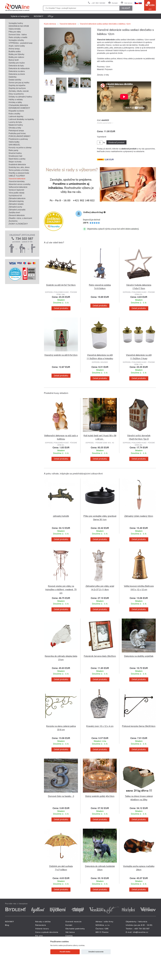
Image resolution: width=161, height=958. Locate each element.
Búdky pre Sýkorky (16, 54)
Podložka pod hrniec (17, 133)
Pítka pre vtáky (15, 31)
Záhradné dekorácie (17, 198)
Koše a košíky (14, 113)
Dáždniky (13, 76)
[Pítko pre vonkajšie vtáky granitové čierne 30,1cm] (100, 512)
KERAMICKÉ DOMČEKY (19, 108)
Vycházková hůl (15, 195)
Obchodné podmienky (75, 928)
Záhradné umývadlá (17, 209)
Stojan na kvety (15, 161)
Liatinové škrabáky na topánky (21, 119)
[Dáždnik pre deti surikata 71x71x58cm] (61, 863)
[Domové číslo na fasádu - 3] (61, 793)
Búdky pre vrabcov (16, 57)
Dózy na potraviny (16, 93)
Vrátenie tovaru (42, 928)
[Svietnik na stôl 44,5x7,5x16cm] (61, 281)
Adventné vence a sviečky (19, 184)
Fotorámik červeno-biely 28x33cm (100, 655)
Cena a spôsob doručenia (46, 932)
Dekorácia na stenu (17, 71)
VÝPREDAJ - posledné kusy (20, 43)
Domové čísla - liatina (18, 34)
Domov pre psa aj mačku (19, 82)
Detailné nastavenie (96, 952)
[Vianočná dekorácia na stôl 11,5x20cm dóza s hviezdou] (100, 351)
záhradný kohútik (61, 515)
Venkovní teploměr (16, 189)
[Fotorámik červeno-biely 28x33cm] (100, 652)
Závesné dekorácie (17, 215)
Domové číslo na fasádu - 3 (61, 796)
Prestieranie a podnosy (18, 139)
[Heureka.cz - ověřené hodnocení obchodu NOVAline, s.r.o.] (15, 279)
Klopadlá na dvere (16, 110)
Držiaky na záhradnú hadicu (20, 96)
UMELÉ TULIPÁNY (17, 175)
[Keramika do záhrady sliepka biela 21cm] (61, 652)
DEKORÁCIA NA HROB (19, 26)
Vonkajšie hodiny (16, 23)
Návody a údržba (43, 921)
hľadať (126, 8)
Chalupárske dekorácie (18, 105)
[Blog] (51, 16)
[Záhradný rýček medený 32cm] (139, 512)
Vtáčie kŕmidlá (15, 28)
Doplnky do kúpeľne (17, 85)
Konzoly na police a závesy (20, 147)
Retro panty (13, 150)
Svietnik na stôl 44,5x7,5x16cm (61, 284)
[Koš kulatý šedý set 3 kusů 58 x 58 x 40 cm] (100, 432)
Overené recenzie (73, 921)
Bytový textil (14, 59)
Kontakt (115, 3)
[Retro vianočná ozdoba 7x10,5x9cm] (100, 281)
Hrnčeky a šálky (15, 102)
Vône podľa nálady (16, 192)
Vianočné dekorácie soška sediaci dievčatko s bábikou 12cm (105, 23)
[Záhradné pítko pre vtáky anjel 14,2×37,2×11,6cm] (100, 582)
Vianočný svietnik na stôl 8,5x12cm (61, 354)
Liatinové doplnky (16, 116)
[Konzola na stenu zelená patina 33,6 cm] (61, 723)
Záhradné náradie (16, 204)
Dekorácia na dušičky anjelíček (138, 655)
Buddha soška (15, 51)
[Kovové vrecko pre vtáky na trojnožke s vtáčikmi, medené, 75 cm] (61, 582)
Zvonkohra (13, 221)
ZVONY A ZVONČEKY (18, 223)
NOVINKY (38, 16)
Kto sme (39, 935)
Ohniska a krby (15, 127)
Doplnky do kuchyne (17, 88)
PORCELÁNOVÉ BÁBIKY (20, 136)
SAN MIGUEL (14, 144)
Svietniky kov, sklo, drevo (19, 167)
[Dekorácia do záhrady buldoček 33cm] (100, 863)
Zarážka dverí (14, 212)
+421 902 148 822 (98, 3)
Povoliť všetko (65, 952)
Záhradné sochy (15, 206)
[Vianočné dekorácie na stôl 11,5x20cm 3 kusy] (139, 351)
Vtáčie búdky (14, 141)
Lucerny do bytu (15, 122)
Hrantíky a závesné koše (19, 172)
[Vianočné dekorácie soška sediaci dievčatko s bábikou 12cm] (67, 74)
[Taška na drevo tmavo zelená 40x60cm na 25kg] (139, 793)
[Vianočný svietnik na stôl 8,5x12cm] (61, 351)
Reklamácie (40, 925)
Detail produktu (61, 308)
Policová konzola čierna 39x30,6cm (138, 726)
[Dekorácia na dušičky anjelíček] (139, 652)
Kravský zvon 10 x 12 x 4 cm (100, 726)
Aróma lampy (14, 48)
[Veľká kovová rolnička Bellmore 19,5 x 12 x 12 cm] (139, 582)
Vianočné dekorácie (17, 178)
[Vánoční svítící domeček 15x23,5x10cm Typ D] (139, 432)
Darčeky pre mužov (17, 62)
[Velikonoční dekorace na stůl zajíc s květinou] (61, 432)
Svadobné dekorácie (17, 164)
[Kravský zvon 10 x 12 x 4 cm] (100, 723)
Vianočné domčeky (17, 181)
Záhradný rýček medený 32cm (138, 515)
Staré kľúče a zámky (17, 158)
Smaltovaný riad (15, 156)
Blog (7, 925)
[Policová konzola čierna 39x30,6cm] (139, 723)
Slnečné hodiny (15, 153)
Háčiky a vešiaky (16, 99)
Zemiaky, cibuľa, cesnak (19, 91)
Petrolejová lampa (16, 130)
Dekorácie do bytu (16, 65)
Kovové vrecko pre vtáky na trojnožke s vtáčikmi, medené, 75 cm (60, 589)
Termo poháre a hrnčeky (19, 170)
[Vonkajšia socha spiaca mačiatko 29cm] (139, 863)
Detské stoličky (15, 79)
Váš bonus (128, 3)
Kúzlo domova (50, 23)
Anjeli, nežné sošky (17, 45)
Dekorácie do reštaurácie (19, 68)
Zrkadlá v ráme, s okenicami (20, 218)
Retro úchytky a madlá (18, 37)
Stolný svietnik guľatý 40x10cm (99, 796)
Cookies (69, 935)
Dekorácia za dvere (17, 74)
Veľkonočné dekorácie (18, 187)
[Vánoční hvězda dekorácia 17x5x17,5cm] (139, 281)
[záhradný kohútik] (61, 512)
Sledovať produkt (116, 142)
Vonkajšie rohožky (16, 40)
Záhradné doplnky (16, 201)
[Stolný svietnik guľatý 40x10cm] (100, 793)
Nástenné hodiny (16, 124)
